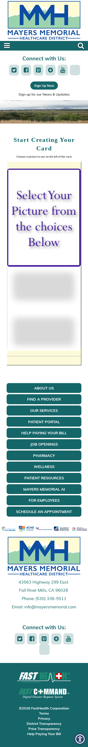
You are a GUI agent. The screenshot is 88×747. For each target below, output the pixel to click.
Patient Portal (44, 421)
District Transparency (44, 723)
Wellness (44, 466)
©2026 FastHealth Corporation (44, 708)
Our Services (44, 410)
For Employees (44, 500)
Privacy (44, 718)
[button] (14, 70)
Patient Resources (44, 477)
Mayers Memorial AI (44, 489)
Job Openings (44, 444)
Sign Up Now (44, 85)
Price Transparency (44, 728)
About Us (44, 388)
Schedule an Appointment (44, 511)
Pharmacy (44, 455)
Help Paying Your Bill (44, 432)
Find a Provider (44, 399)
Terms (44, 713)
